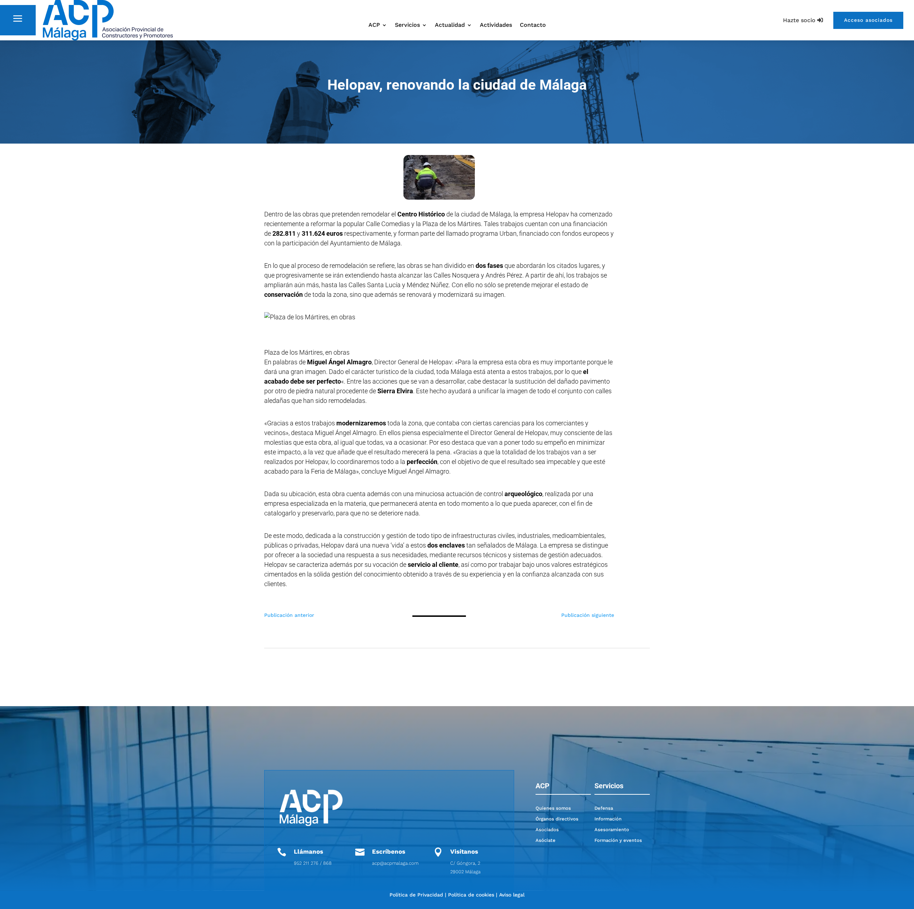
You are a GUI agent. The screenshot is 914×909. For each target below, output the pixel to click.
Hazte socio (799, 20)
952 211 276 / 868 (313, 863)
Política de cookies (471, 895)
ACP (374, 25)
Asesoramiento (611, 829)
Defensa (603, 808)
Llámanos (308, 851)
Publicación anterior (289, 615)
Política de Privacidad (416, 895)
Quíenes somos (553, 808)
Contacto (533, 25)
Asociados (547, 829)
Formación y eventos (618, 840)
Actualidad (450, 25)
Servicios (407, 25)
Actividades (496, 25)
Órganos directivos (557, 818)
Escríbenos (388, 851)
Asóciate (546, 840)
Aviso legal (511, 895)
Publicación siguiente (587, 615)
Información (608, 818)
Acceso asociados (868, 20)
